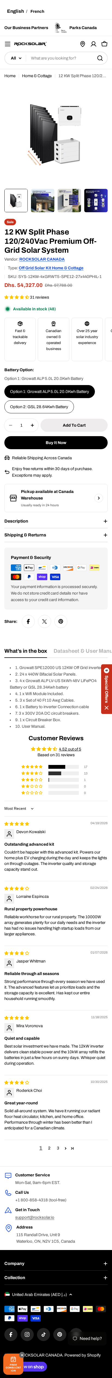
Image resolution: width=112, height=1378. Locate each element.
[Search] (100, 58)
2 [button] (49, 1148)
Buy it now (56, 442)
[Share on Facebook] (28, 621)
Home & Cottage (37, 76)
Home (9, 76)
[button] (17, 297)
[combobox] (56, 58)
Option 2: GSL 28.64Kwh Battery (39, 407)
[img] (16, 824)
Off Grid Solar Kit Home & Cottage (51, 268)
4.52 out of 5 (70, 749)
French (37, 11)
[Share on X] (44, 621)
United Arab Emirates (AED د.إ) (39, 1294)
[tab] (25, 653)
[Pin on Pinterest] (60, 621)
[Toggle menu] (7, 44)
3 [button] (58, 1148)
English (15, 11)
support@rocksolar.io (34, 1217)
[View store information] (98, 498)
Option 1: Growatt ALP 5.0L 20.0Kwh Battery (49, 391)
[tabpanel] (56, 697)
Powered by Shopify (82, 1355)
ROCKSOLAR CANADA (42, 259)
